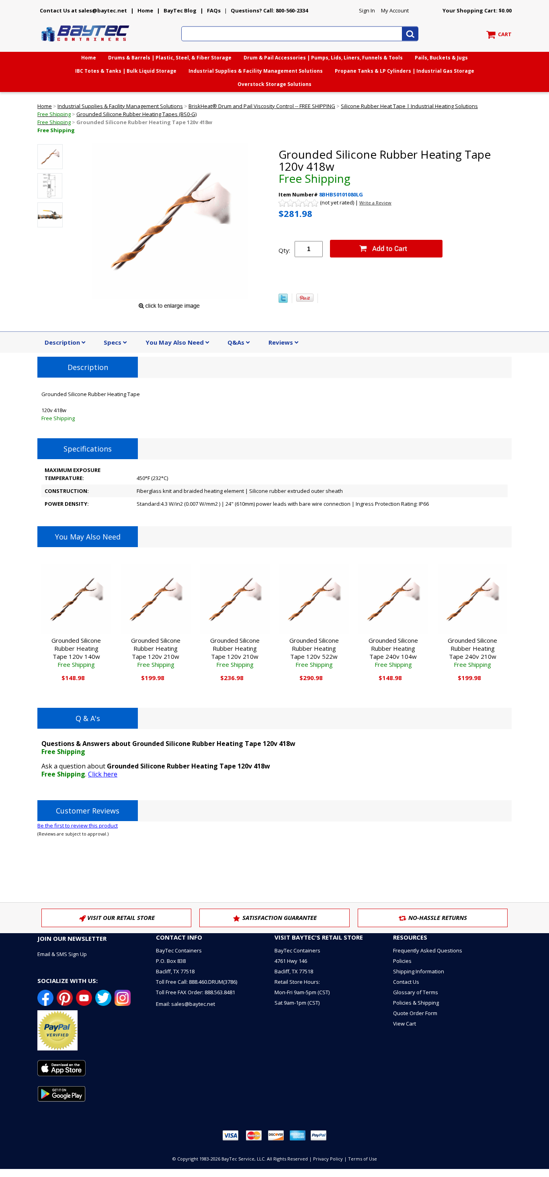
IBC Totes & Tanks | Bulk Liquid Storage (125, 70)
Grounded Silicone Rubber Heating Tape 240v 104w (393, 652)
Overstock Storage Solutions (274, 84)
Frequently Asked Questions (427, 950)
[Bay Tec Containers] (85, 43)
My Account (395, 10)
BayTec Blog (180, 10)
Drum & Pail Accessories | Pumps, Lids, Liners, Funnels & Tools (323, 57)
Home (145, 10)
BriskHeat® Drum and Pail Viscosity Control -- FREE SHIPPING (261, 106)
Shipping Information (418, 971)
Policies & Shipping (416, 1002)
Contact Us (406, 981)
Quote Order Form (415, 1013)
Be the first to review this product (77, 825)
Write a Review (375, 203)
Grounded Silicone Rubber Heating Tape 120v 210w (155, 652)
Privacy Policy (328, 1159)
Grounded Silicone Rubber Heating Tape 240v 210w (472, 652)
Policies (402, 960)
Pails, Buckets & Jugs (441, 57)
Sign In (367, 10)
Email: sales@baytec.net (185, 1003)
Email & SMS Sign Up (62, 954)
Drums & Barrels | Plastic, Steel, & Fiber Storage (169, 57)
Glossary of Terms (415, 992)
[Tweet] (283, 300)
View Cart (404, 1023)
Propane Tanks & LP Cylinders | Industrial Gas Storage (404, 70)
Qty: (284, 250)
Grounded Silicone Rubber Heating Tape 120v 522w (314, 652)
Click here (102, 774)
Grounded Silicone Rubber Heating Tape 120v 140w (76, 652)
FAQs (214, 10)
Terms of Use (362, 1159)
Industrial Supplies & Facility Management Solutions (255, 70)
